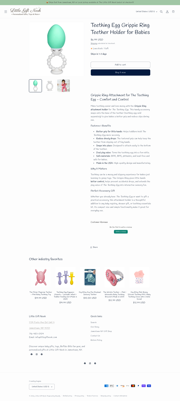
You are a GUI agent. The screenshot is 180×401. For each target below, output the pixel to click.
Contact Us (95, 336)
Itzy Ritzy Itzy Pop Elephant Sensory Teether (90, 293)
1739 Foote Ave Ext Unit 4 (41, 322)
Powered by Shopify (53, 396)
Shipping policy (106, 396)
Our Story (95, 327)
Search (94, 322)
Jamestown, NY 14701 (39, 328)
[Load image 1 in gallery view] (35, 85)
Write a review (121, 232)
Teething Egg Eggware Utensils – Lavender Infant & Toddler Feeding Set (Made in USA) (65, 295)
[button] (6, 12)
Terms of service (92, 396)
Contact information (120, 396)
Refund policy (67, 396)
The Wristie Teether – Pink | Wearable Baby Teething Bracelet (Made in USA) (114, 294)
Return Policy (96, 340)
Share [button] (95, 247)
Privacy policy (79, 396)
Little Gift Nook (40, 396)
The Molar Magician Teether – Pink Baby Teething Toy (40, 293)
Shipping (94, 43)
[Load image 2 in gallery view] (49, 85)
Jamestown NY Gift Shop (101, 331)
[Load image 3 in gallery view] (63, 85)
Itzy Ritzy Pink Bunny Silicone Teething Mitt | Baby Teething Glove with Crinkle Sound (139, 295)
